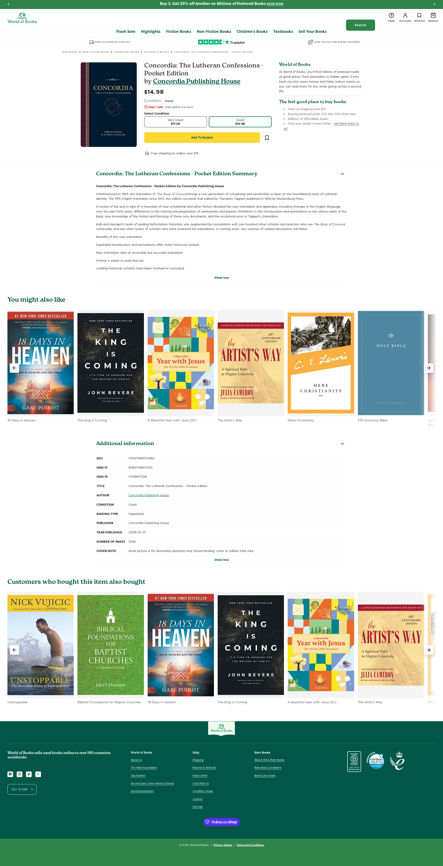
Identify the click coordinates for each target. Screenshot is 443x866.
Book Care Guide (265, 775)
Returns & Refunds (204, 767)
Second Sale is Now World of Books (152, 783)
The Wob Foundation (144, 767)
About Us (136, 759)
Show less (221, 277)
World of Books (199, 845)
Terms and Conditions (250, 844)
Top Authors (138, 775)
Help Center (200, 775)
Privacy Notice (223, 844)
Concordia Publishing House (196, 82)
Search (360, 25)
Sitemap (198, 806)
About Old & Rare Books (269, 759)
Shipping (198, 759)
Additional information (125, 444)
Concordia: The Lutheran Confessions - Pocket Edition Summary (176, 174)
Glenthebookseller (142, 791)
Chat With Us (201, 783)
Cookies (198, 798)
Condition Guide (203, 791)
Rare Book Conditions (267, 767)
